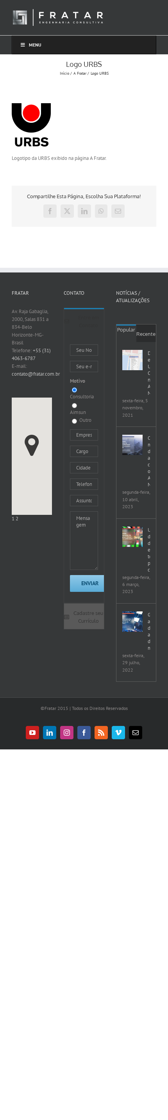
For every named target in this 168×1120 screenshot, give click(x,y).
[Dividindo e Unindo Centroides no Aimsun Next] (132, 360)
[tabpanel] (84, 468)
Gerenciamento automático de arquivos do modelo (149, 631)
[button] (31, 445)
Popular (126, 329)
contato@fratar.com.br (36, 374)
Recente (145, 334)
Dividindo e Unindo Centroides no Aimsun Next (149, 373)
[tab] (84, 320)
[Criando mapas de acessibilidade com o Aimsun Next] (132, 445)
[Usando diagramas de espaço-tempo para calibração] (132, 537)
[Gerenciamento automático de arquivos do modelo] (132, 621)
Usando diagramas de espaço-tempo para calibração (149, 550)
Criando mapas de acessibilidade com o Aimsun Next (149, 461)
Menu (35, 45)
